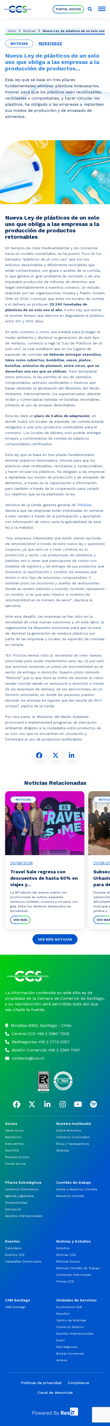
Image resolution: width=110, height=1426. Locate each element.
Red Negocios (67, 1347)
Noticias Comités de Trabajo (78, 1268)
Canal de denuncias (55, 1392)
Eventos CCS (15, 1255)
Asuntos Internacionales (23, 1216)
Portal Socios (68, 9)
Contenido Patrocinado (74, 1275)
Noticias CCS (66, 1255)
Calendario (13, 1248)
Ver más (20, 920)
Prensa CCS (65, 1281)
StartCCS (12, 1150)
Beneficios (13, 1137)
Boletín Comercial (70, 1353)
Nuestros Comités (70, 1196)
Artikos (61, 1360)
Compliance (78, 1383)
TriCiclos (84, 505)
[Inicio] (55, 976)
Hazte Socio (14, 1130)
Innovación (13, 1209)
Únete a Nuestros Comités (76, 1189)
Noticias (29, 31)
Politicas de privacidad (41, 1383)
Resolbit (62, 1313)
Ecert (60, 1340)
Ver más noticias (55, 939)
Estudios (63, 1248)
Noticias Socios (17, 1157)
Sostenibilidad (16, 1202)
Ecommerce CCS (69, 1307)
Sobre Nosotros (68, 1130)
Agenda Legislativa (19, 1196)
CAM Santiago (15, 1307)
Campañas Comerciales (23, 1261)
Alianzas (62, 1150)
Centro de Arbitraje (71, 1320)
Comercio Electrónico (22, 1189)
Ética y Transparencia (72, 1144)
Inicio (12, 31)
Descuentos (14, 1144)
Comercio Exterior (70, 1327)
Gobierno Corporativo (73, 1137)
